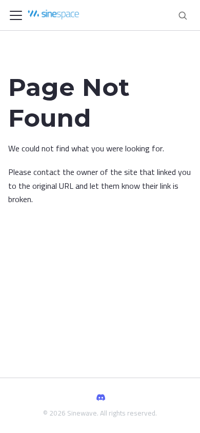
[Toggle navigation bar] (16, 15)
